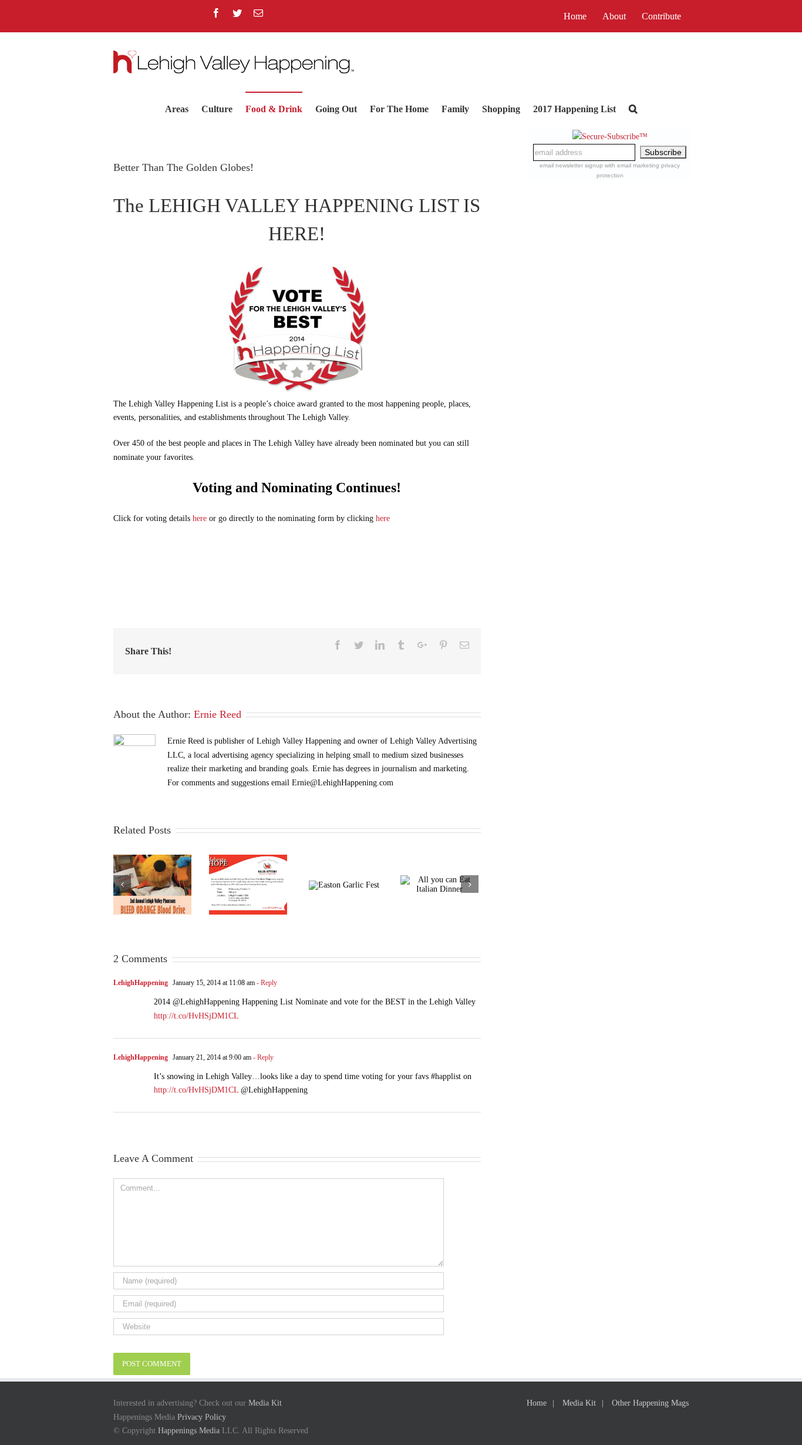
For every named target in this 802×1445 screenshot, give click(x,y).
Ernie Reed (217, 714)
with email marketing (632, 165)
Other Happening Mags (650, 1403)
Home (537, 1403)
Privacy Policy (201, 1417)
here (200, 518)
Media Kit (265, 1403)
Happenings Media (189, 1430)
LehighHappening (140, 983)
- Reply (266, 983)
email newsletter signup (571, 165)
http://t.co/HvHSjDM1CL (196, 1016)
